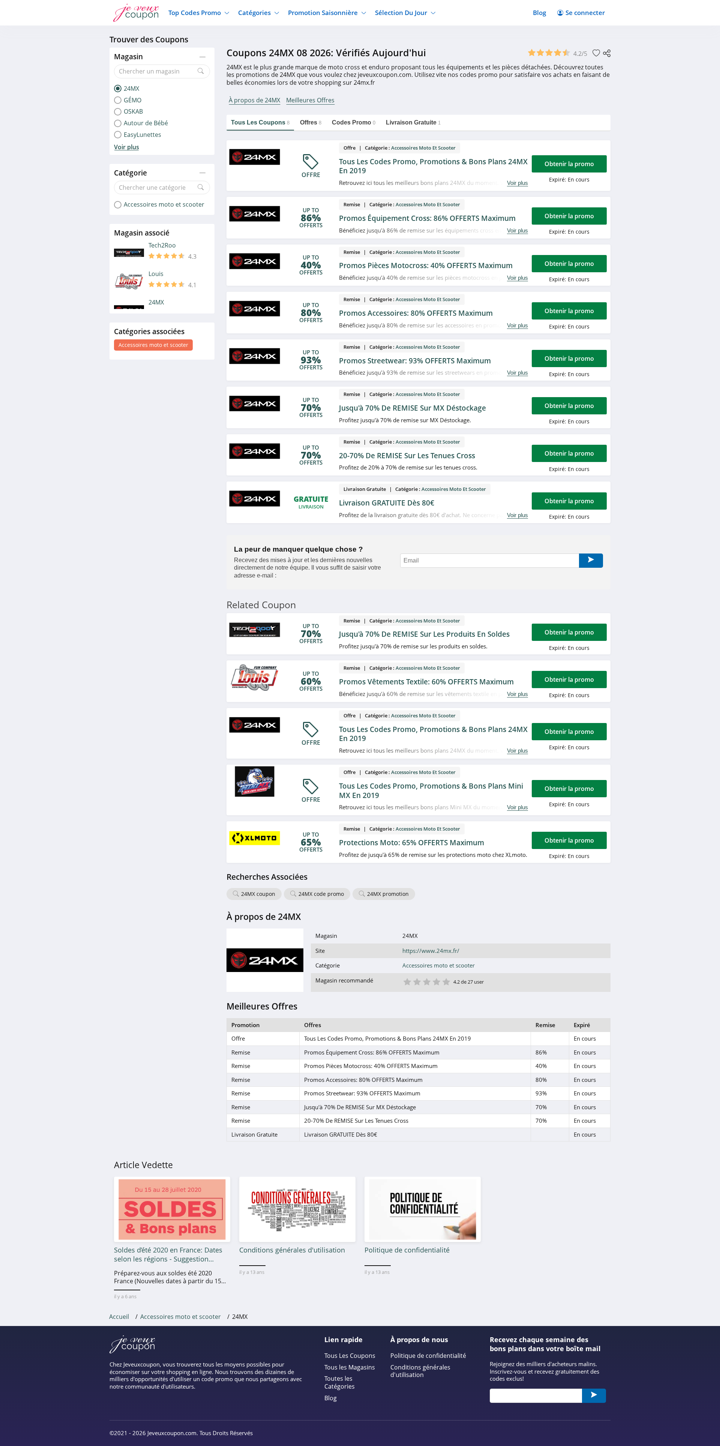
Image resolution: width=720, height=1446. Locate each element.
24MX (156, 302)
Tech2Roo (162, 245)
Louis (156, 274)
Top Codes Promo (194, 12)
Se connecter (585, 12)
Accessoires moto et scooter (153, 344)
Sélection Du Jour (401, 12)
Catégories (254, 12)
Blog (539, 12)
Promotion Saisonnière (323, 12)
